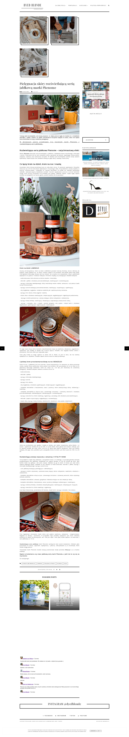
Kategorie (83, 5)
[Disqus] (49, 634)
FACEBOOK (49, 715)
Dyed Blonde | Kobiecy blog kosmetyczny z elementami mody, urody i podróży (44, 721)
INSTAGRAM (61, 715)
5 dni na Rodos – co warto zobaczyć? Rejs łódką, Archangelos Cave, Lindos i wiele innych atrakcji (96, 164)
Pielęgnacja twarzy (49, 563)
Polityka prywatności (98, 5)
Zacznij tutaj (60, 5)
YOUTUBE (83, 715)
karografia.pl (106, 721)
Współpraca (72, 5)
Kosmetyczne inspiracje (28, 563)
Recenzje (59, 563)
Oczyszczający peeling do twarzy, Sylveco (96, 178)
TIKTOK (72, 715)
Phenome (26, 153)
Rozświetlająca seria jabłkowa (29, 544)
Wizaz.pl (67, 549)
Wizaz (65, 563)
